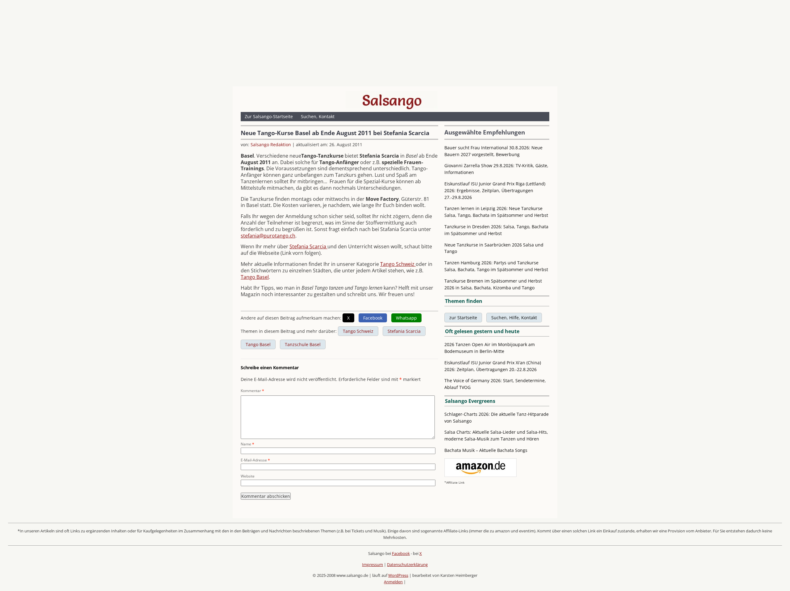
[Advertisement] (395, 44)
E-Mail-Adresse (255, 460)
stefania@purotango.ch (268, 235)
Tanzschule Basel (303, 344)
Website (248, 476)
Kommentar (252, 390)
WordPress (398, 575)
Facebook (401, 553)
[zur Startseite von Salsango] (392, 100)
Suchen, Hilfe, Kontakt (514, 317)
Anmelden (393, 582)
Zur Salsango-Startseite (269, 116)
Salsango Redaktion (271, 144)
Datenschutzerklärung (407, 564)
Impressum (372, 564)
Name (247, 444)
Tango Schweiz (398, 264)
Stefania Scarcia (308, 246)
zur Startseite (463, 317)
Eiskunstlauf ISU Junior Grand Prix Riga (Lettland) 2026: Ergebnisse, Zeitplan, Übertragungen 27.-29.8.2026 (494, 190)
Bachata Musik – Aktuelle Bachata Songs (485, 450)
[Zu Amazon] (480, 475)
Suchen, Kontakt (318, 116)
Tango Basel (255, 277)
